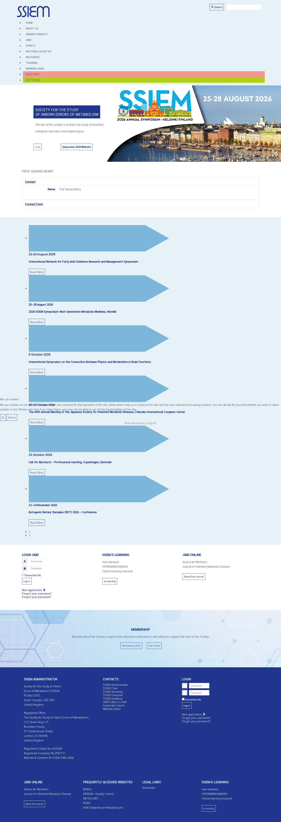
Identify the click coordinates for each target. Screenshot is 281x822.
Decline (12, 417)
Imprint (152, 423)
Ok (3, 417)
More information (135, 423)
